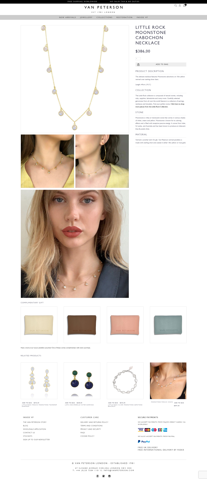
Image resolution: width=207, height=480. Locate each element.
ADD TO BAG (162, 64)
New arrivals (67, 17)
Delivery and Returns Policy (94, 422)
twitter (104, 476)
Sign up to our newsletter (36, 440)
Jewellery (86, 17)
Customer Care (89, 417)
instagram (110, 476)
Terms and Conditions (91, 426)
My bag (184, 6)
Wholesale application (34, 429)
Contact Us (29, 433)
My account (180, 6)
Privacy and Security (90, 429)
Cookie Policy (87, 436)
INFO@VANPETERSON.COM (119, 470)
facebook (98, 476)
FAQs (82, 433)
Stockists (27, 436)
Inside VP (142, 17)
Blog (25, 426)
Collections (104, 17)
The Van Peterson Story (34, 422)
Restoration (125, 17)
